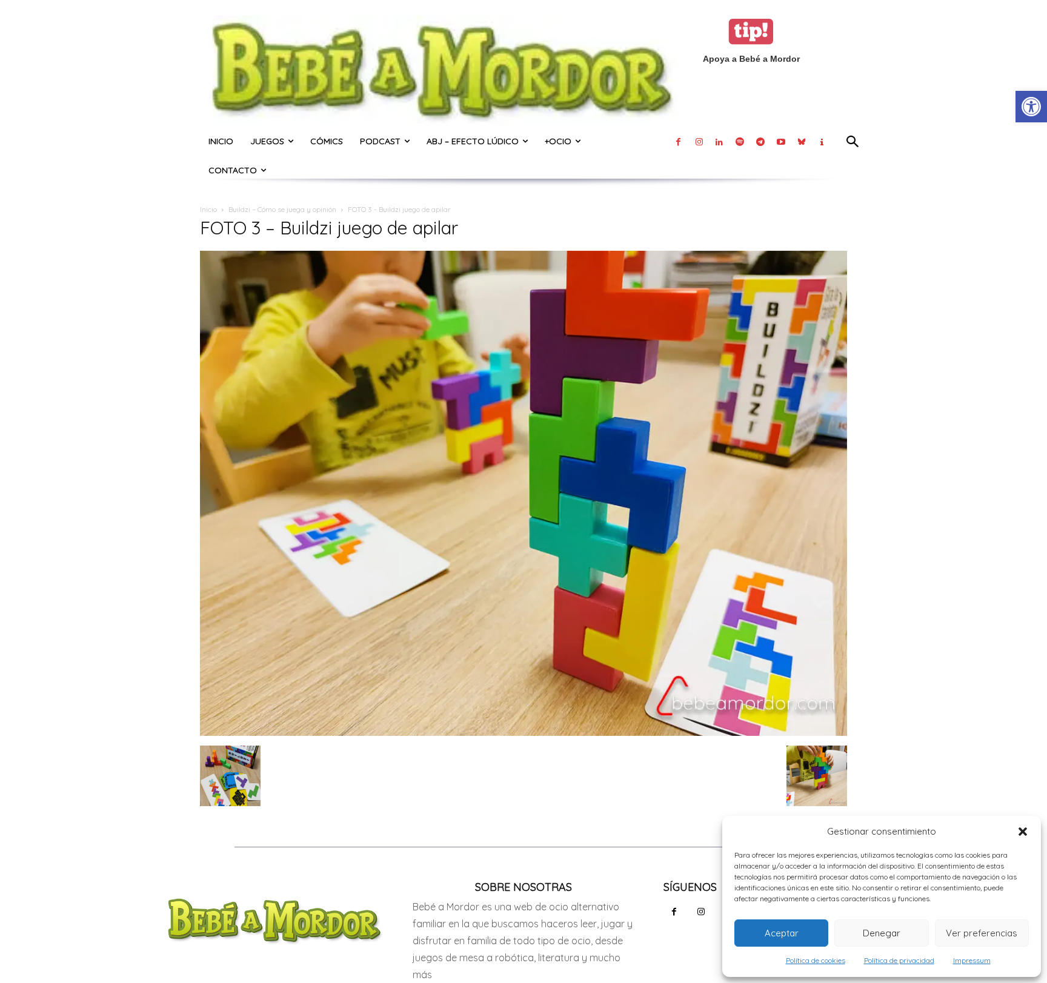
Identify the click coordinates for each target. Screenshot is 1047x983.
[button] (1023, 832)
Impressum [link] (972, 960)
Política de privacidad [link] (899, 960)
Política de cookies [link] (815, 960)
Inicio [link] (208, 209)
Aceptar (782, 933)
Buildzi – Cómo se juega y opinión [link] (282, 209)
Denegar (881, 933)
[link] (1031, 106)
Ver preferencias (981, 933)
